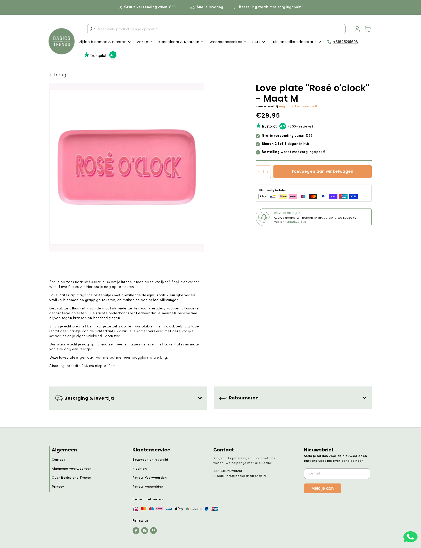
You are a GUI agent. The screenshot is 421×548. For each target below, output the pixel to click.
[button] (105, 42)
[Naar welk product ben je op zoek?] (92, 29)
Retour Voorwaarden (149, 478)
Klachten (139, 469)
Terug (59, 75)
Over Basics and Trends (71, 478)
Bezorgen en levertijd (150, 460)
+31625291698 (345, 41)
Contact (58, 460)
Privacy (58, 487)
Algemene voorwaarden (71, 469)
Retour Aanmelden (147, 487)
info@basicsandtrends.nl (246, 476)
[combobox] (216, 29)
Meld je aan (323, 488)
